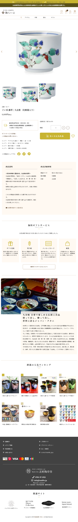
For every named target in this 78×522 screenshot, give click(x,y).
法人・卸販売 (45, 449)
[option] (39, 51)
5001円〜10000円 (21, 148)
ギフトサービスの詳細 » (9, 134)
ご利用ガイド (45, 441)
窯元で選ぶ (11, 146)
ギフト (53, 17)
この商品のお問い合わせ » (9, 136)
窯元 (44, 17)
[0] (66, 12)
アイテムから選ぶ (13, 141)
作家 (36, 17)
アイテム (27, 17)
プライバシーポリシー (47, 445)
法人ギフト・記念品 (23, 143)
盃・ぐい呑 (28, 141)
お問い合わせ (8, 452)
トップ (4, 141)
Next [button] (76, 51)
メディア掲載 (8, 445)
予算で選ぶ (11, 148)
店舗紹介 (7, 441)
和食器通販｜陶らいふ (39, 517)
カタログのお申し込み (47, 452)
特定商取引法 (8, 449)
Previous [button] (1, 51)
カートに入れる (57, 136)
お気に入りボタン (73, 136)
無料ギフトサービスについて (39, 267)
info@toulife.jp (40, 480)
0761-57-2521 (54, 2)
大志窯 (18, 146)
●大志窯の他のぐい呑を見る (14, 208)
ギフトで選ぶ (11, 143)
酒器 (21, 141)
